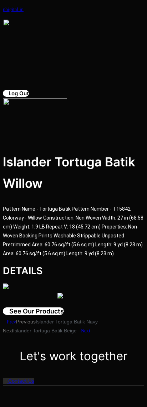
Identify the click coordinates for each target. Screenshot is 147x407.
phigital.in (13, 9)
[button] (45, 54)
